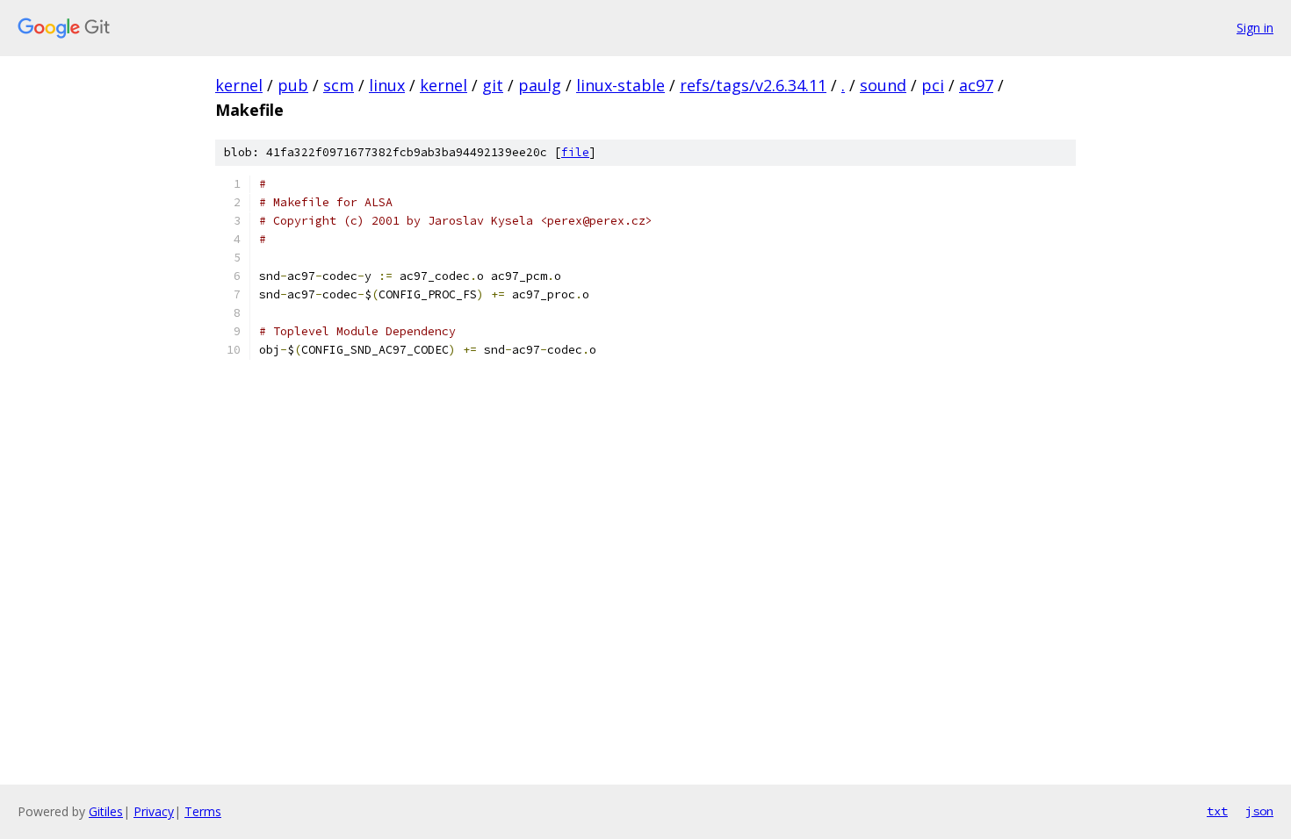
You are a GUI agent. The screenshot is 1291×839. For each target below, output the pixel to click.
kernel (239, 85)
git (492, 85)
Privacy (153, 811)
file (575, 152)
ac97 (976, 85)
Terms (202, 811)
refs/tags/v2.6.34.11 (753, 85)
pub (293, 85)
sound (883, 85)
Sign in (1255, 27)
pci (932, 85)
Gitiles (106, 811)
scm (338, 85)
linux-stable (620, 85)
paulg (539, 85)
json (1259, 811)
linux (387, 85)
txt (1217, 811)
